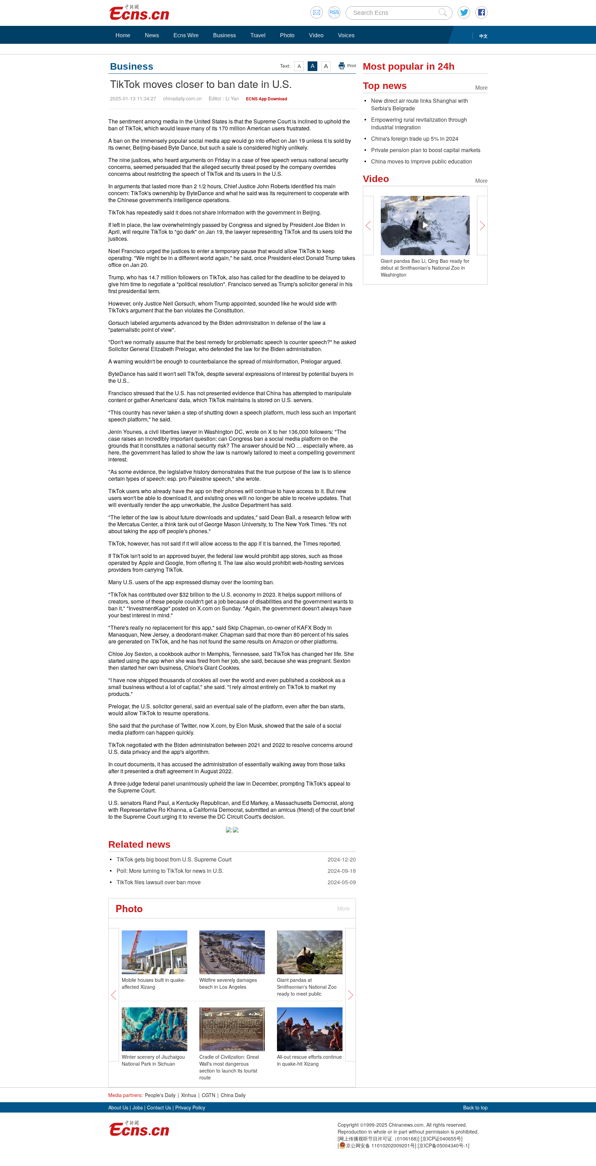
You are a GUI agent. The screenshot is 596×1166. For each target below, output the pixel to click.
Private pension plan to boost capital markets (425, 150)
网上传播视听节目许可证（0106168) (378, 1138)
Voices (346, 35)
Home (123, 35)
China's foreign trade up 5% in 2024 (414, 138)
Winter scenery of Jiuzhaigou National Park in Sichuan (153, 1060)
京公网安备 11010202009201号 (380, 1145)
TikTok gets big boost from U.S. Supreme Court (174, 859)
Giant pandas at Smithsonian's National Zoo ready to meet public (307, 986)
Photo (287, 35)
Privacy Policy (190, 1107)
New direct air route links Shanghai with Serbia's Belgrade (419, 104)
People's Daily (160, 1095)
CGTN (208, 1095)
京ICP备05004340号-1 (443, 1145)
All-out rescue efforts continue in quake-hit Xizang (309, 1060)
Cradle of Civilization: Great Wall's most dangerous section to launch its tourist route (229, 1067)
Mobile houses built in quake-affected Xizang (154, 983)
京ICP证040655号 (441, 1138)
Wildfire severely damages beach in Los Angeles (228, 983)
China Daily (233, 1095)
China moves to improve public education (421, 161)
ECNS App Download (266, 99)
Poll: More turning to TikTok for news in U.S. (170, 871)
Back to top (475, 1107)
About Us (118, 1107)
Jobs (137, 1107)
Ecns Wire (186, 35)
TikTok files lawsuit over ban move (159, 882)
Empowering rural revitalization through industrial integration (419, 123)
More (343, 908)
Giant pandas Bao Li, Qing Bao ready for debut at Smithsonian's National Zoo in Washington (425, 267)
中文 (483, 36)
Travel (258, 35)
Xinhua (188, 1095)
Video (316, 35)
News (152, 35)
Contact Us (159, 1107)
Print (351, 65)
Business (224, 35)
